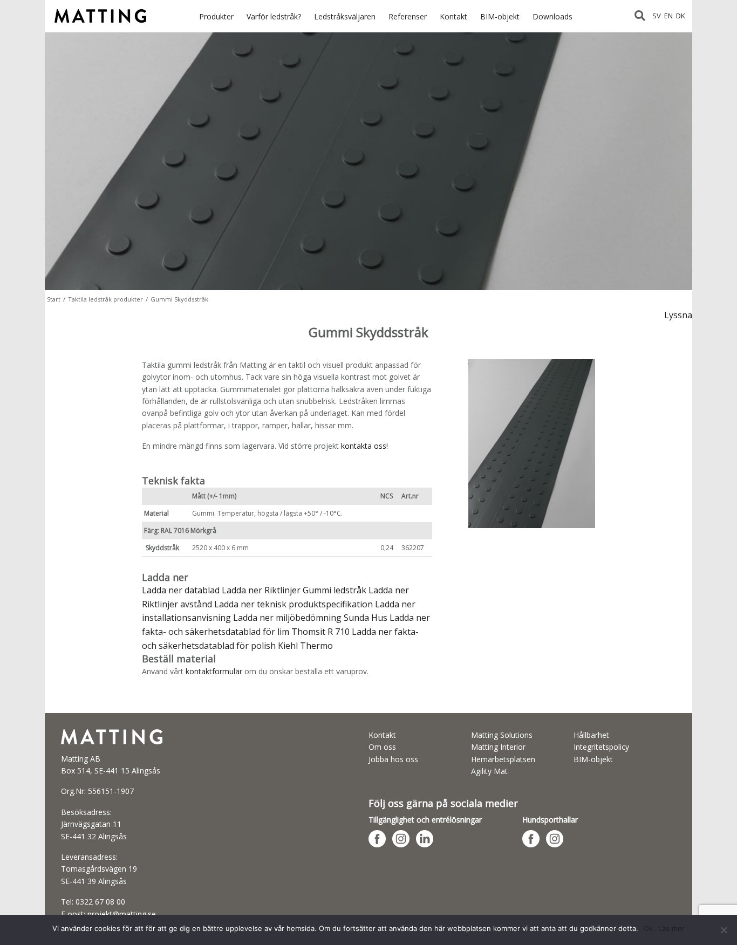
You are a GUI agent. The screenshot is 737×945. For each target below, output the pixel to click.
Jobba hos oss (393, 759)
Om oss (382, 747)
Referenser (407, 16)
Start (53, 299)
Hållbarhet (591, 735)
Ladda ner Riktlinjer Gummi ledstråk (294, 590)
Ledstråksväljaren (345, 16)
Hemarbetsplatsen (503, 759)
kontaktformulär (214, 671)
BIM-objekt (500, 16)
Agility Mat (489, 771)
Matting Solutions (502, 735)
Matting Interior (498, 747)
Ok (648, 928)
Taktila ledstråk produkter (105, 299)
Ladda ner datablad (181, 590)
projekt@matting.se (121, 914)
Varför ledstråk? (274, 16)
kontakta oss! (364, 446)
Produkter (216, 16)
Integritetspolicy (601, 747)
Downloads (552, 16)
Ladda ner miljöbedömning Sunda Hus (310, 618)
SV (656, 15)
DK (680, 15)
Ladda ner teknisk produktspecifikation (293, 604)
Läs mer (671, 928)
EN (668, 15)
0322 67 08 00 (100, 901)
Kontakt (453, 16)
